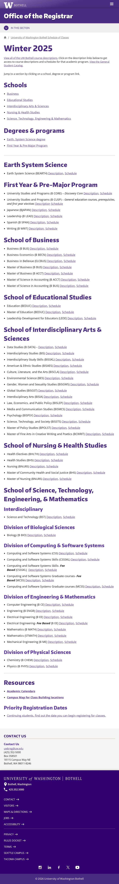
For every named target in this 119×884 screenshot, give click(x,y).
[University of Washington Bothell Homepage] (59, 778)
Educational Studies (20, 100)
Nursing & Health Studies (23, 112)
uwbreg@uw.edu (13, 748)
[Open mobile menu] (111, 4)
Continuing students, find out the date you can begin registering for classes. (56, 715)
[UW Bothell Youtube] (77, 867)
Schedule (71, 173)
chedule (67, 273)
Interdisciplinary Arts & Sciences (28, 106)
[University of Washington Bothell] (15, 5)
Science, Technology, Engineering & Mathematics (39, 118)
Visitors (9, 805)
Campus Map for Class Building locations (35, 697)
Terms (8, 846)
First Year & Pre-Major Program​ (27, 145)
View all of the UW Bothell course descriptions (30, 58)
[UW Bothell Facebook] (59, 867)
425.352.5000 (16, 789)
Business (13, 94)
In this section (20, 27)
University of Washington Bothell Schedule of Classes (40, 37)
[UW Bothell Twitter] (68, 867)
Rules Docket (13, 840)
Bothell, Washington (19, 784)
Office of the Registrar (38, 16)
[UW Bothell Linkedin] (49, 867)
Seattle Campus (14, 853)
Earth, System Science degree (26, 139)
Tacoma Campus (14, 859)
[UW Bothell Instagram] (40, 867)
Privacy (9, 834)
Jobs (6, 818)
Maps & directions (16, 812)
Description (55, 173)
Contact (9, 799)
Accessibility (12, 824)
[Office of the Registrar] (5, 37)
